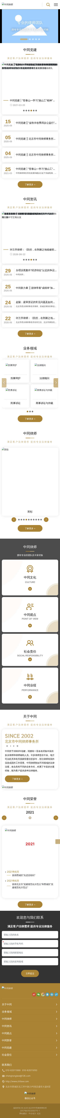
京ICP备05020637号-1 (30, 1111)
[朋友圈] (43, 994)
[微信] (38, 994)
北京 (39, 1113)
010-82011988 (13, 1070)
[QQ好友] (47, 994)
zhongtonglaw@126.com (18, 1075)
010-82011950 (29, 1070)
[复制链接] (56, 994)
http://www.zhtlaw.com (17, 1081)
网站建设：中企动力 (27, 1113)
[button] (24, 39)
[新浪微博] (34, 994)
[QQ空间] (52, 994)
